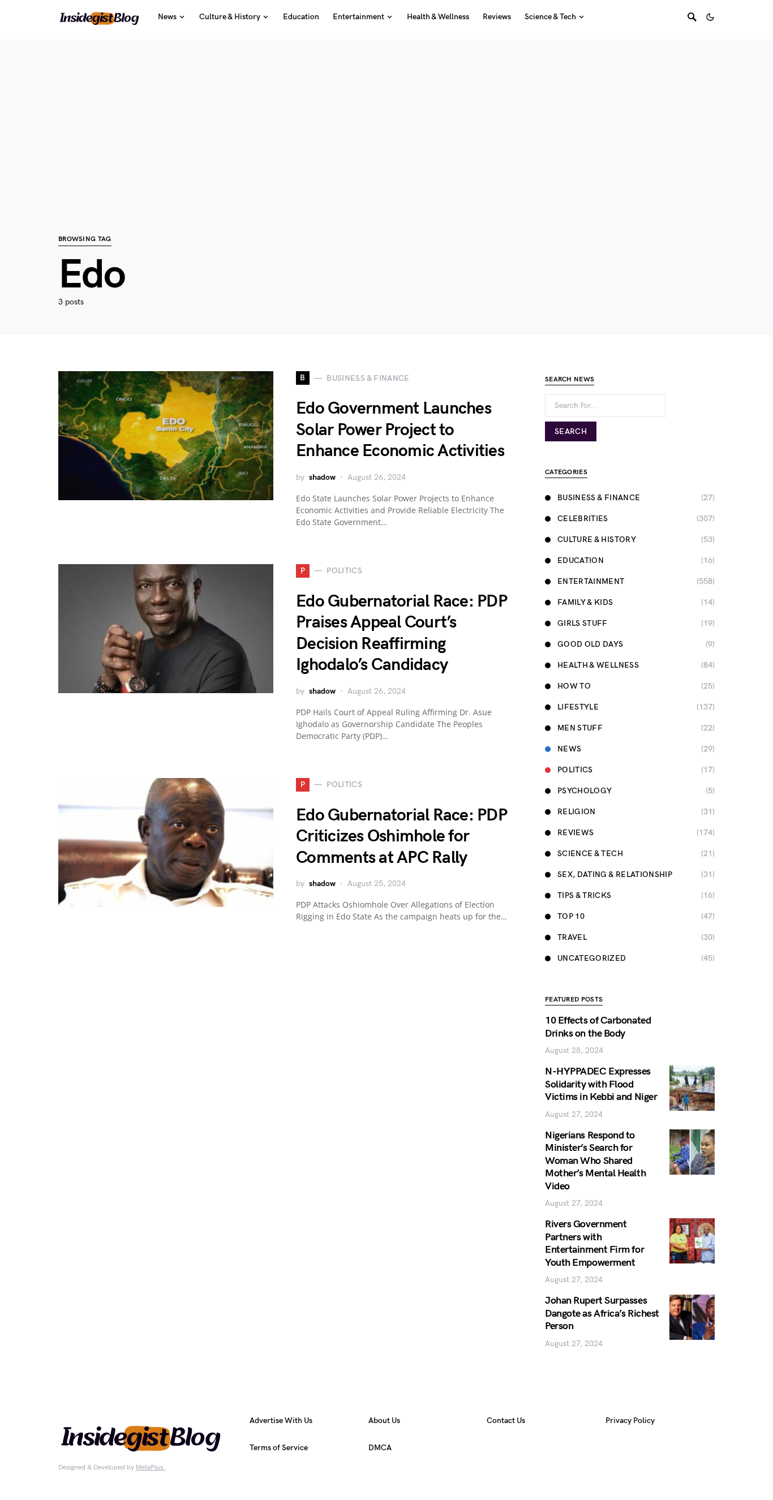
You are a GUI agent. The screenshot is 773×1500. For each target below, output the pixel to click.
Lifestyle (578, 707)
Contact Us (506, 1420)
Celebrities (582, 518)
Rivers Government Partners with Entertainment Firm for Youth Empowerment (594, 1243)
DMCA (380, 1447)
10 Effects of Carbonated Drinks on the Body (598, 1027)
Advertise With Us (281, 1420)
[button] (710, 17)
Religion (576, 811)
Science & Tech (590, 853)
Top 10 (571, 916)
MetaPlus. (150, 1467)
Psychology (584, 791)
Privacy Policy (630, 1420)
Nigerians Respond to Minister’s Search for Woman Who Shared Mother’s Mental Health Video (595, 1160)
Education (580, 560)
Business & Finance (598, 497)
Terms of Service (279, 1447)
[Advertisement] (386, 119)
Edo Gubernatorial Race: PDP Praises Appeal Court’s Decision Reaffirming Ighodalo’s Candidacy (401, 633)
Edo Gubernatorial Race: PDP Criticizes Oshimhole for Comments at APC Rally (401, 836)
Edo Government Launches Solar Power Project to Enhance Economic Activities (400, 429)
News (569, 749)
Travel (572, 937)
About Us (384, 1420)
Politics (575, 770)
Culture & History (596, 539)
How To (574, 686)
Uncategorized (591, 958)
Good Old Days (590, 644)
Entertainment (591, 581)
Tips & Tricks (584, 895)
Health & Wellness (598, 665)
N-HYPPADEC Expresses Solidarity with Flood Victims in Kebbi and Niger (601, 1084)
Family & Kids (585, 602)
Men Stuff (580, 728)
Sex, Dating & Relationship (614, 874)
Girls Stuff (582, 623)
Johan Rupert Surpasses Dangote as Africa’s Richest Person (602, 1313)
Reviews (575, 832)
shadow (322, 477)
